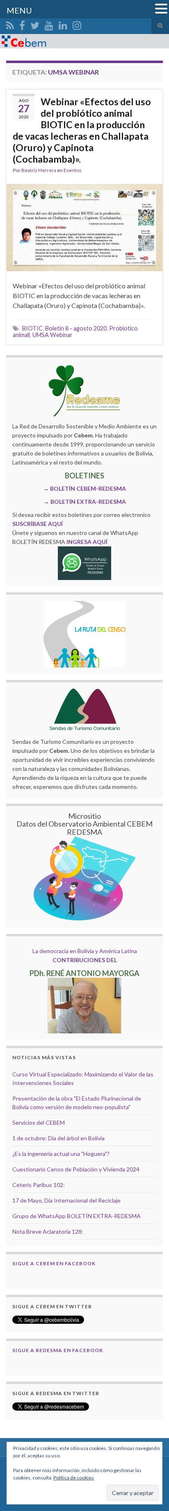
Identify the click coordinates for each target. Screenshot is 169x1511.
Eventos (73, 170)
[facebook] (22, 24)
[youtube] (49, 24)
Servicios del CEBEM (38, 1122)
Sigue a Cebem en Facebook (54, 1263)
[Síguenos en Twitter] (34, 24)
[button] (161, 9)
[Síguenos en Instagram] (77, 24)
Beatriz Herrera (38, 170)
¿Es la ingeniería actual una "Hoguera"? (61, 1153)
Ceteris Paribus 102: (38, 1184)
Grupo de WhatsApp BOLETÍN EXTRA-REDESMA (76, 1215)
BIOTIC (32, 328)
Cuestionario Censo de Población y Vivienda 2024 (75, 1169)
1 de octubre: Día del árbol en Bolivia (58, 1138)
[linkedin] (63, 24)
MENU (19, 10)
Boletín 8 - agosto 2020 (76, 328)
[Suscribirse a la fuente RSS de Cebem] (10, 24)
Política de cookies (73, 1478)
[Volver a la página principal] (84, 41)
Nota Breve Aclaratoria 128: (47, 1231)
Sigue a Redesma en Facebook (57, 1350)
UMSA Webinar (52, 334)
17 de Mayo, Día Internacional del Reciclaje (66, 1200)
